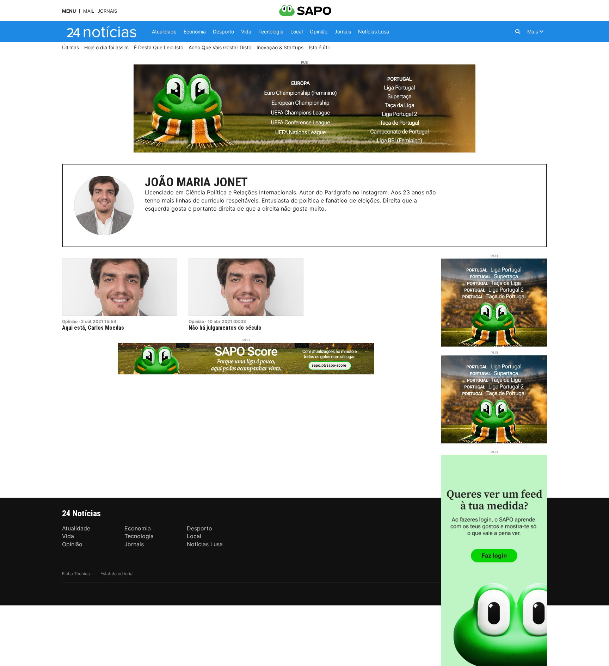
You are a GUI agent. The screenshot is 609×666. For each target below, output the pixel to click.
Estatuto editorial (117, 573)
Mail (88, 11)
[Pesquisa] (518, 31)
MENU (69, 11)
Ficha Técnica (76, 573)
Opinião (70, 321)
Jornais (107, 11)
